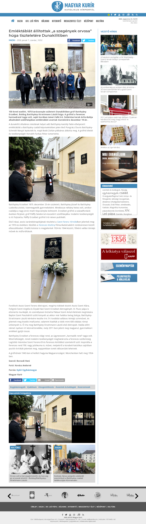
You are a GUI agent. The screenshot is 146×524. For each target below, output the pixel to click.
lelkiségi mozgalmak (120, 199)
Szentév (119, 214)
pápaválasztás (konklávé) (113, 211)
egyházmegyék (110, 193)
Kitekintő (56, 21)
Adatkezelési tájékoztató (88, 521)
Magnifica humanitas (119, 207)
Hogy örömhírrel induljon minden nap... (116, 158)
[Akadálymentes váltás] (109, 15)
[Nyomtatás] (58, 381)
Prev (9, 496)
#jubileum (32, 387)
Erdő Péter (115, 204)
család (123, 193)
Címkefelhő (107, 185)
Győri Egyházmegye (27, 370)
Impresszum (54, 521)
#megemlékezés (46, 387)
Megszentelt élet (72, 21)
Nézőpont (88, 21)
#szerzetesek (84, 387)
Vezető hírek (109, 31)
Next (136, 496)
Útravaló (106, 204)
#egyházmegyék (18, 387)
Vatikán (105, 207)
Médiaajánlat (64, 521)
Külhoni (45, 21)
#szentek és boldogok (66, 387)
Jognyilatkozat (73, 521)
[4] (52, 108)
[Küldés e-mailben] (44, 381)
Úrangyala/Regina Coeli (112, 196)
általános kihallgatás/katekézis (115, 202)
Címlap (34, 507)
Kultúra (100, 21)
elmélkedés (125, 204)
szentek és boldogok (111, 190)
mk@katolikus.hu (92, 519)
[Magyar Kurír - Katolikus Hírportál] (73, 11)
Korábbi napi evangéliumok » (125, 180)
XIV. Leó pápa (32, 21)
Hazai (20, 21)
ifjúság (124, 190)
